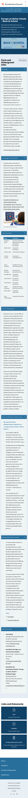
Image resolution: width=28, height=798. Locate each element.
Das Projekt (5, 69)
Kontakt (14, 791)
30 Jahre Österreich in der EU (11, 150)
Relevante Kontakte (7, 629)
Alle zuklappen (22, 60)
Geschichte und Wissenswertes (13, 770)
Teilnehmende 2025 (7, 233)
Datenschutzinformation (14, 785)
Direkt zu (7, 761)
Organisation (8, 765)
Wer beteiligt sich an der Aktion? (10, 158)
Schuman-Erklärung (13, 620)
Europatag (11, 617)
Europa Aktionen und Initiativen (13, 9)
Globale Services (9, 775)
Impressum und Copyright (14, 783)
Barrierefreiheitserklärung (14, 788)
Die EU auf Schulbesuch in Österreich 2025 (12, 417)
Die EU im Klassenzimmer (8, 308)
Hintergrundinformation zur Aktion (10, 537)
